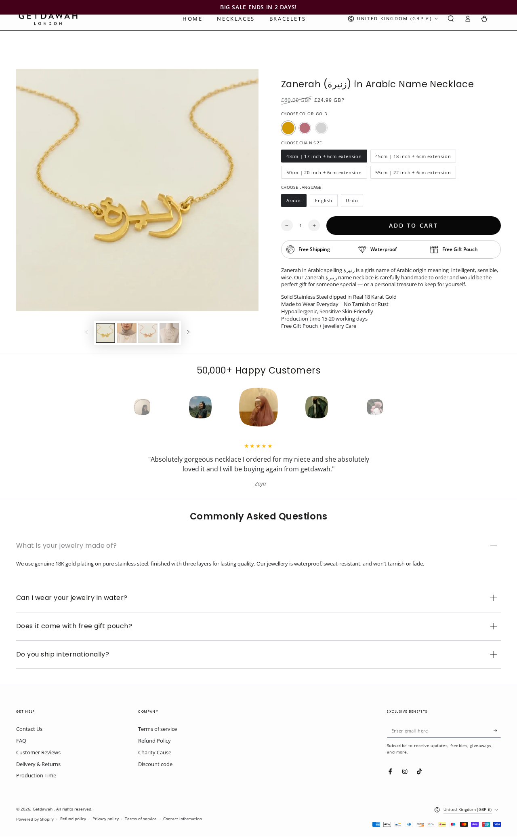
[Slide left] (87, 333)
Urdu (355, 202)
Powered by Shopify (35, 819)
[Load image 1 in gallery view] (105, 333)
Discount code (155, 764)
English (326, 202)
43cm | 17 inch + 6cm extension (324, 158)
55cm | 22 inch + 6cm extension (413, 174)
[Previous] (127, 407)
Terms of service (157, 728)
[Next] (389, 407)
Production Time (36, 775)
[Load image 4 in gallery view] (169, 333)
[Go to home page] (48, 18)
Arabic (296, 202)
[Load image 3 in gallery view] (148, 333)
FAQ (21, 740)
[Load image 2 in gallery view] (127, 333)
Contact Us (29, 728)
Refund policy (73, 818)
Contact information (182, 818)
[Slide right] (188, 333)
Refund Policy (154, 740)
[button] (450, 19)
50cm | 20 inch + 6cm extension (324, 174)
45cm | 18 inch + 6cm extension (413, 158)
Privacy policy (105, 818)
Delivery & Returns (38, 764)
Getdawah (43, 809)
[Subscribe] (497, 730)
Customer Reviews (38, 752)
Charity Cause (154, 752)
